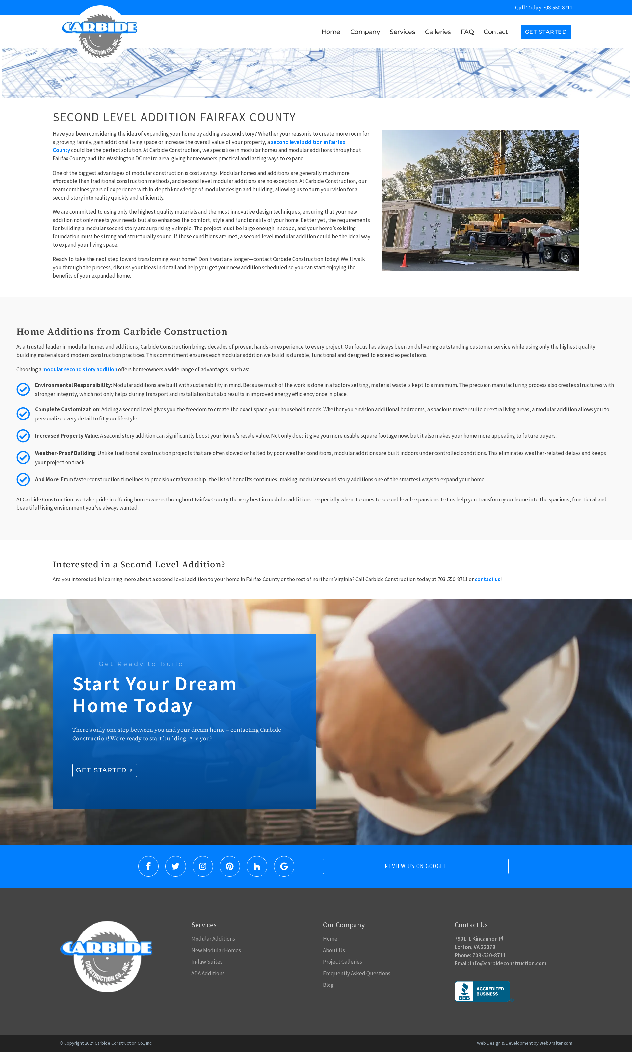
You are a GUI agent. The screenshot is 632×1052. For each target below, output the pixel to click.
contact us (487, 579)
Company (365, 32)
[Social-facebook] (148, 866)
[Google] (284, 866)
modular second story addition (79, 369)
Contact (496, 32)
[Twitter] (175, 866)
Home (331, 32)
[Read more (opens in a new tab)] (538, 7)
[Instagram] (203, 866)
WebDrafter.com (556, 1043)
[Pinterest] (230, 866)
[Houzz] (257, 866)
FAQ (467, 32)
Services (402, 32)
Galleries (438, 32)
